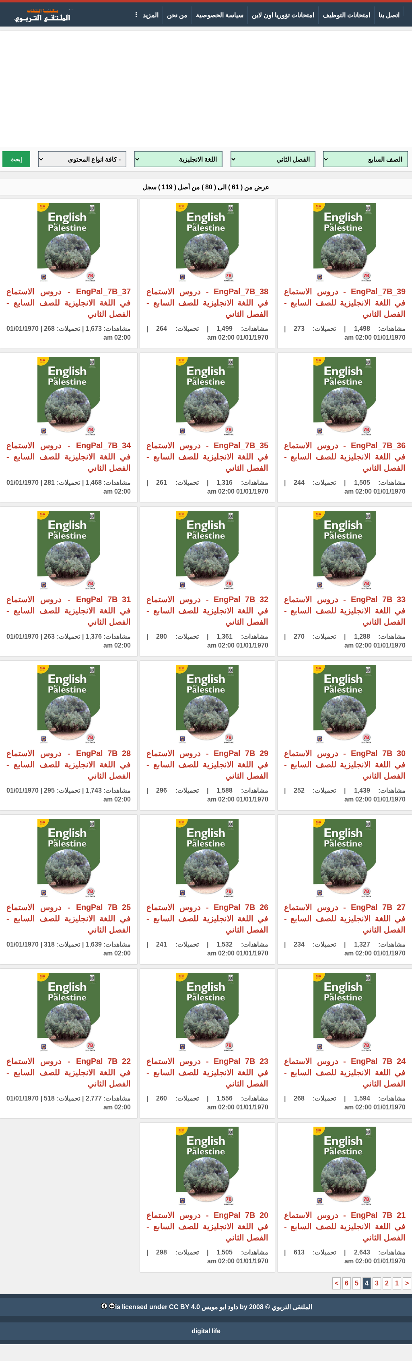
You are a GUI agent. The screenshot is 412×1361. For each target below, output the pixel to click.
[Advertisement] (206, 87)
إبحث (16, 159)
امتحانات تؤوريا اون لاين (283, 15)
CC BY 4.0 (184, 1307)
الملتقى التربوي (292, 1307)
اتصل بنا (389, 15)
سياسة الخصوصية (219, 15)
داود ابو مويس (220, 1307)
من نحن (177, 15)
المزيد (150, 15)
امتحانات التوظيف (346, 15)
